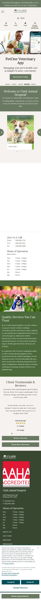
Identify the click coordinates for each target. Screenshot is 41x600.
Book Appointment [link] (20, 596)
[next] (38, 42)
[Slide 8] (25, 433)
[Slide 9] (27, 433)
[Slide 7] (23, 433)
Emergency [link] (8, 544)
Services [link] (7, 540)
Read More (32, 5)
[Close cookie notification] (38, 548)
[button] (2, 12)
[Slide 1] (7, 84)
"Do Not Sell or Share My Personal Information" (10, 574)
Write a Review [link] (20, 438)
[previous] (2, 42)
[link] (20, 11)
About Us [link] (7, 532)
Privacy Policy (9, 563)
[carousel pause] (39, 52)
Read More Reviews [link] (20, 444)
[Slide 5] (34, 84)
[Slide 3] (20, 84)
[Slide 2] (14, 84)
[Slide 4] (27, 84)
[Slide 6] (21, 433)
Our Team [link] (7, 536)
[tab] (12, 254)
